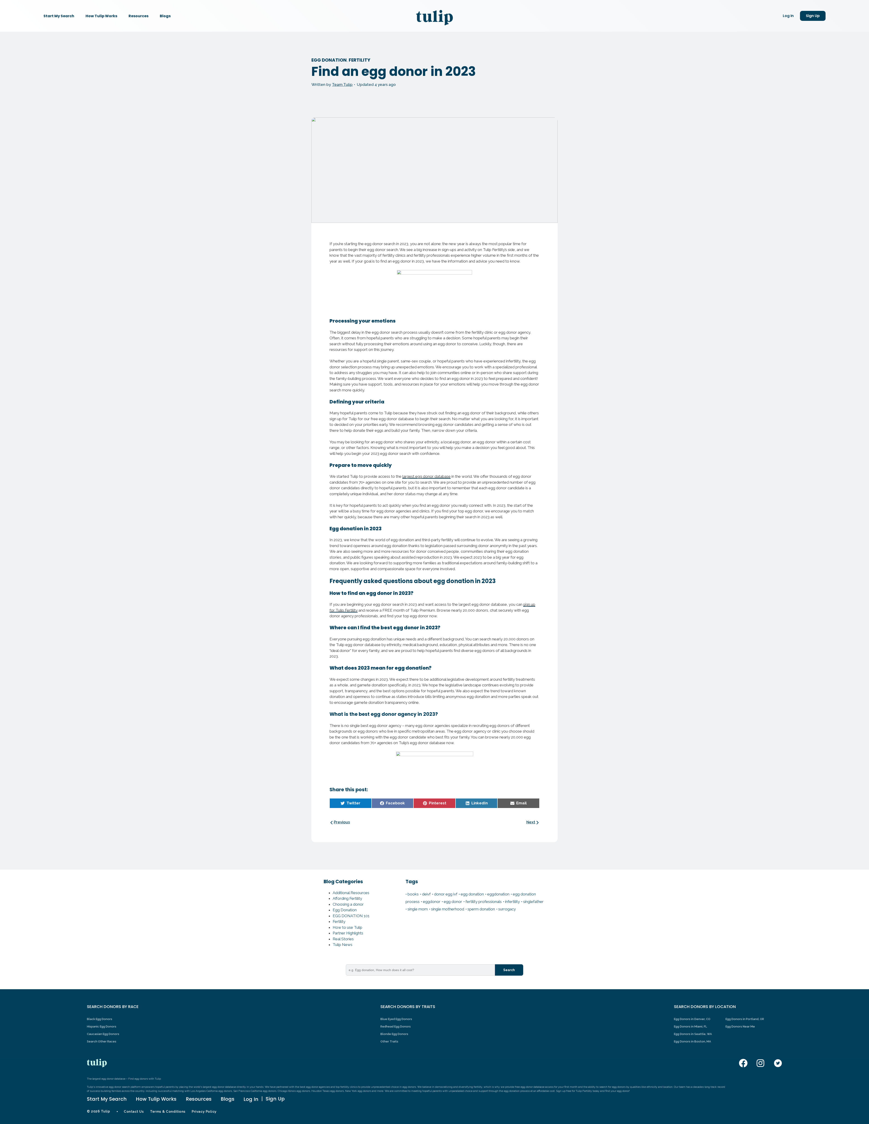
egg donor (453, 901)
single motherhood (447, 909)
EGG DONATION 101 (351, 916)
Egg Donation (329, 60)
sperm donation (481, 909)
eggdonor (431, 901)
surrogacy (507, 909)
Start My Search (58, 16)
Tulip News (342, 944)
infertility (512, 901)
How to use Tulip (347, 927)
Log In (788, 15)
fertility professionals (484, 901)
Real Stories (343, 939)
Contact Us (134, 1112)
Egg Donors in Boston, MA (692, 1041)
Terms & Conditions (168, 1112)
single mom (418, 909)
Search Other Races (101, 1041)
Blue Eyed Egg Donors (396, 1019)
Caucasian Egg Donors (103, 1034)
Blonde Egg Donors (394, 1034)
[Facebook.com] (743, 1063)
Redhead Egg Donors (395, 1026)
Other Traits (389, 1041)
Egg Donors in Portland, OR (745, 1019)
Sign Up (813, 15)
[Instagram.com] (760, 1063)
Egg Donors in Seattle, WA (693, 1034)
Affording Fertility (347, 898)
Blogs (165, 16)
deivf (426, 894)
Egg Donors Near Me (740, 1026)
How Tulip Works (101, 16)
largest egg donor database (426, 476)
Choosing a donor (348, 904)
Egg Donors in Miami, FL (690, 1026)
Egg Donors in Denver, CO (692, 1019)
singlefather (533, 901)
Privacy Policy (204, 1112)
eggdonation (498, 894)
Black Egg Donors (99, 1019)
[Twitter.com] (778, 1063)
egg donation (472, 894)
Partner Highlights (348, 933)
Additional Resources (351, 892)
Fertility (359, 60)
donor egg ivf (445, 894)
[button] (350, 803)
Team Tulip (342, 84)
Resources (138, 16)
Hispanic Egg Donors (101, 1026)
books (413, 894)
